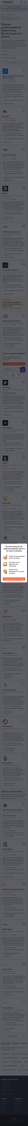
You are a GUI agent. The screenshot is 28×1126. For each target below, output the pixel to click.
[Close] (25, 545)
